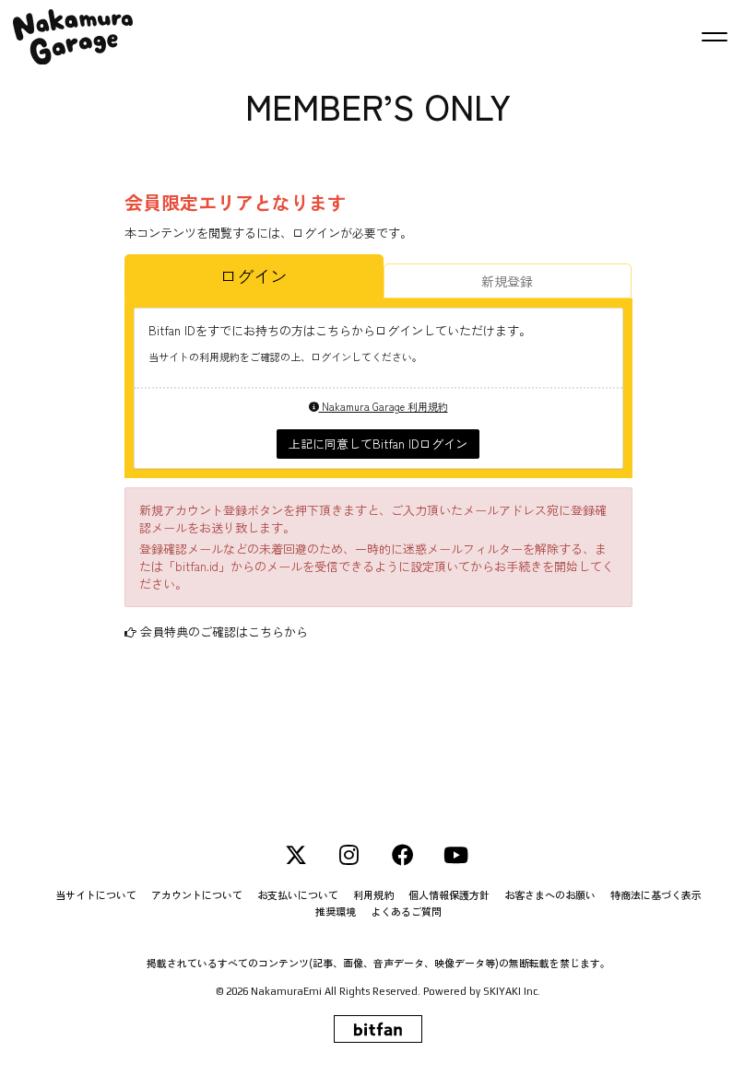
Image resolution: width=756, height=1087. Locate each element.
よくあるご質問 (406, 911)
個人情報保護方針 (449, 895)
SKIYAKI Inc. (511, 991)
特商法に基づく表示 (656, 895)
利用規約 (373, 895)
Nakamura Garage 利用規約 (383, 406)
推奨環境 (335, 911)
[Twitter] (296, 854)
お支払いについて (297, 895)
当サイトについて (95, 895)
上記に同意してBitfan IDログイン (378, 443)
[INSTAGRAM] (349, 854)
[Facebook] (402, 854)
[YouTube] (456, 854)
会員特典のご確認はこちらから (224, 631)
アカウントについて (196, 895)
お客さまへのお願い (550, 895)
